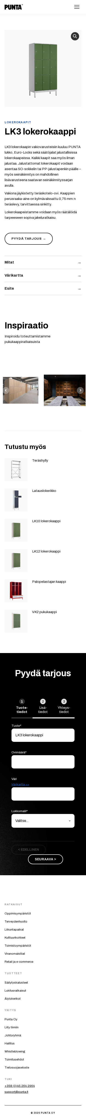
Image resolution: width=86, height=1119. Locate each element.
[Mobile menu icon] (76, 6)
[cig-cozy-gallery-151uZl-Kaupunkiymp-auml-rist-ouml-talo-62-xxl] (21, 390)
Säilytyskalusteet (16, 982)
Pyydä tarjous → (28, 238)
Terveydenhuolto (16, 921)
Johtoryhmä (13, 1035)
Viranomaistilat (15, 953)
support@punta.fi (16, 1092)
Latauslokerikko (44, 491)
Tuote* (16, 725)
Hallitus (10, 1043)
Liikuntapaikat (14, 929)
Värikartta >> (20, 784)
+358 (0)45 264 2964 (20, 1086)
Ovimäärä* (19, 752)
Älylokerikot (13, 998)
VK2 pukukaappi (44, 612)
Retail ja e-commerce (19, 961)
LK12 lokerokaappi (46, 551)
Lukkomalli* (19, 811)
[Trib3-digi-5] (65, 390)
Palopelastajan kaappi (49, 581)
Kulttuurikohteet (15, 937)
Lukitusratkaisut (15, 990)
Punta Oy (11, 1019)
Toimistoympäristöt (18, 945)
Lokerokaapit (18, 122)
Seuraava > (45, 859)
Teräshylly (40, 460)
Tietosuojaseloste (17, 1067)
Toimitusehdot (14, 1059)
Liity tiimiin (12, 1027)
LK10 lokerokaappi (46, 521)
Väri (20, 781)
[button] (75, 36)
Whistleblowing (15, 1051)
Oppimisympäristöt (18, 913)
